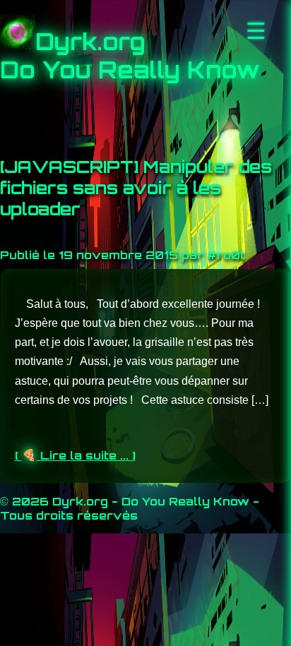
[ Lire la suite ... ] (75, 455)
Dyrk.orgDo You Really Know (130, 56)
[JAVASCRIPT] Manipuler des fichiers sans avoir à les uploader (136, 188)
